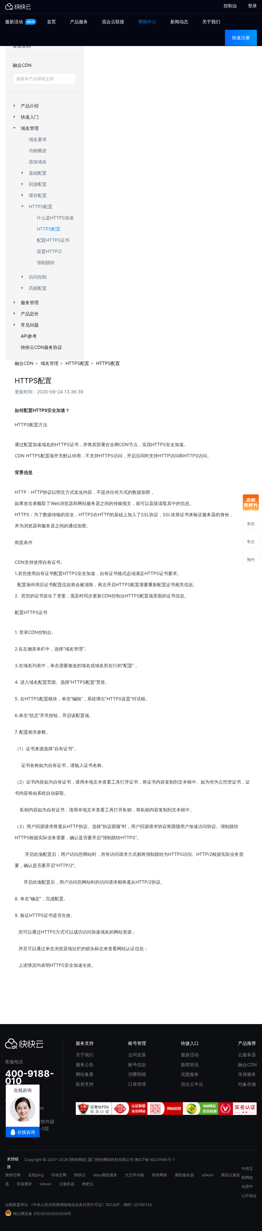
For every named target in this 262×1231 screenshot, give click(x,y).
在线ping (35, 1174)
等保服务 (247, 1074)
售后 (251, 538)
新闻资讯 (190, 1064)
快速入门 (30, 117)
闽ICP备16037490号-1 (155, 1159)
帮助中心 (147, 21)
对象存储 (247, 1084)
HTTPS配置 (40, 206)
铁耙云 (88, 1183)
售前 (251, 520)
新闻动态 (179, 21)
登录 (252, 5)
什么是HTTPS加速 (55, 217)
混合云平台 (192, 1084)
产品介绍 (30, 105)
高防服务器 (184, 1174)
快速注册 (241, 37)
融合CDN (22, 65)
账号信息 (137, 1064)
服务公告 (85, 1064)
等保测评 (24, 1183)
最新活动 (14, 21)
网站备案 (85, 1074)
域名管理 (30, 128)
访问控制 (38, 277)
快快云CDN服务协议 (41, 347)
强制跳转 (46, 262)
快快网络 (159, 1174)
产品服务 (79, 21)
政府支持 (85, 1084)
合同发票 (137, 1054)
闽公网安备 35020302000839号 (42, 1213)
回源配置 (38, 184)
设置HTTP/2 (49, 251)
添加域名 (38, 161)
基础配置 (38, 173)
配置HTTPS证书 (53, 240)
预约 (251, 556)
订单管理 (137, 1084)
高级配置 (38, 288)
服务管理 (30, 302)
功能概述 (38, 150)
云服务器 (247, 1054)
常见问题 (30, 324)
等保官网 (58, 1174)
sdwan (207, 1174)
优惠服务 (190, 1074)
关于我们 (211, 21)
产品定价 (30, 313)
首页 (51, 21)
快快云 (80, 1174)
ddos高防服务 (105, 1174)
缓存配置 (38, 195)
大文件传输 (134, 1174)
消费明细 (137, 1074)
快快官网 (12, 1174)
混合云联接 (113, 21)
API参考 (29, 336)
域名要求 (38, 139)
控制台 (227, 5)
